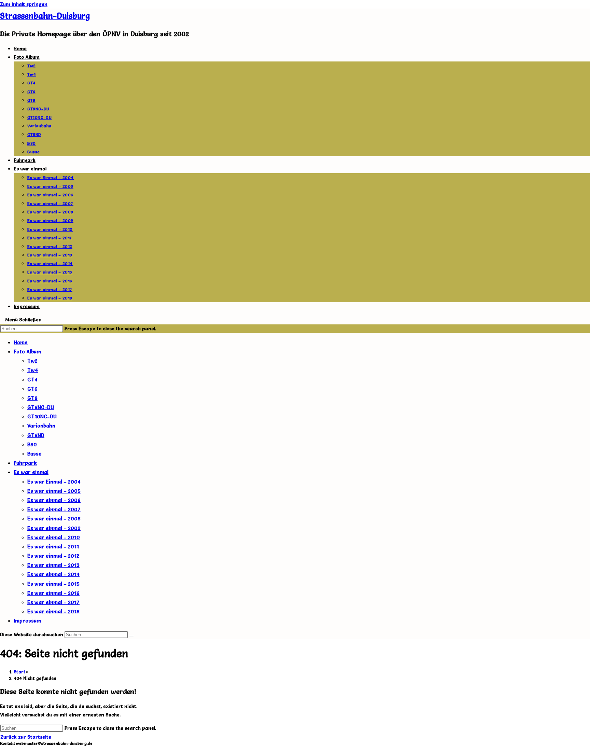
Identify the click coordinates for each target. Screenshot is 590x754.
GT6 (32, 389)
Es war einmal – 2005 (54, 491)
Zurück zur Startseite (25, 737)
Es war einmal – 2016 (53, 593)
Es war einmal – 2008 (54, 518)
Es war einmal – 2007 (54, 509)
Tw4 (32, 370)
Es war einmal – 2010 (53, 537)
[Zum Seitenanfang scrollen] (2, 749)
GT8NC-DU (40, 407)
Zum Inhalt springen (23, 4)
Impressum (27, 620)
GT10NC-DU (42, 416)
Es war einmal (31, 472)
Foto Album (27, 351)
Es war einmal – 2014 (53, 574)
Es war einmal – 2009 (54, 528)
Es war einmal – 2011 (53, 546)
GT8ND (35, 435)
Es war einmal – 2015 (53, 584)
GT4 (32, 379)
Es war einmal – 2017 (53, 602)
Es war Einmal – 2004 (54, 481)
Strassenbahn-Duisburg (45, 16)
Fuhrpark (25, 463)
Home (21, 342)
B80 (32, 444)
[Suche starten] (131, 636)
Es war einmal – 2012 (53, 556)
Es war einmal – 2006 (54, 500)
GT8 (32, 398)
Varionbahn (41, 425)
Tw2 (32, 361)
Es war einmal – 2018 (53, 611)
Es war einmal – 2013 (53, 565)
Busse (34, 453)
